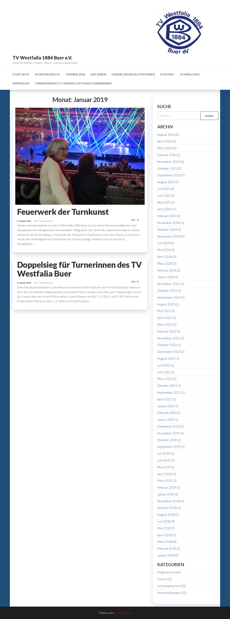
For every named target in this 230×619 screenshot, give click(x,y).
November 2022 (168, 338)
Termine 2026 (75, 74)
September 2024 (168, 236)
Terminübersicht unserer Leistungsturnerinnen (73, 83)
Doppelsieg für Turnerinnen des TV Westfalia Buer (79, 269)
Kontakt (167, 74)
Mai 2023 (164, 311)
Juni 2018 (164, 521)
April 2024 (164, 257)
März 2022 (164, 379)
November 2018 (168, 501)
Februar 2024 (166, 270)
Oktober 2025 (167, 168)
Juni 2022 (164, 372)
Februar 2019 (166, 487)
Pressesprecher (46, 221)
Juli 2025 (163, 189)
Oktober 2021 (167, 386)
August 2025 (166, 182)
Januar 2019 (165, 494)
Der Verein (98, 74)
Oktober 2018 (167, 508)
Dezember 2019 (168, 426)
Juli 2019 (163, 453)
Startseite (21, 74)
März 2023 (164, 324)
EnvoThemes (123, 613)
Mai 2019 (164, 467)
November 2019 (168, 433)
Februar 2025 (166, 216)
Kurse (161, 579)
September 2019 (168, 447)
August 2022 (166, 358)
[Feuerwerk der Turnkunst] (80, 156)
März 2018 (164, 542)
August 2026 (166, 134)
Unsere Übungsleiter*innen (133, 74)
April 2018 (164, 535)
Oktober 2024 (167, 229)
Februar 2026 (166, 155)
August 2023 (166, 304)
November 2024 (168, 223)
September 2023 (168, 297)
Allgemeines (166, 572)
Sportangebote (47, 74)
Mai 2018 (164, 528)
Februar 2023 (166, 331)
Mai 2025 (164, 202)
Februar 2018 (166, 548)
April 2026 (164, 141)
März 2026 (164, 148)
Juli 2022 (163, 365)
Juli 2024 (163, 243)
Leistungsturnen (168, 586)
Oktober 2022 (167, 345)
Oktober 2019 (167, 440)
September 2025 (168, 175)
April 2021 (164, 399)
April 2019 (164, 474)
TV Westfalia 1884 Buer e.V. (42, 58)
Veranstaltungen (168, 593)
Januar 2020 (165, 419)
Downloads (190, 74)
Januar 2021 (165, 406)
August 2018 (166, 514)
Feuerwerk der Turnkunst (63, 212)
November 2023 (168, 284)
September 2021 (168, 392)
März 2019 (164, 481)
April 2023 (164, 318)
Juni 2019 (164, 460)
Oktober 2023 (167, 291)
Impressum (21, 83)
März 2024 (164, 263)
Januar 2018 (165, 555)
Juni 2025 (164, 196)
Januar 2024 (165, 277)
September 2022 (168, 352)
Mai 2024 (164, 250)
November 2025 (168, 162)
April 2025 (164, 209)
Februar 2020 (166, 413)
